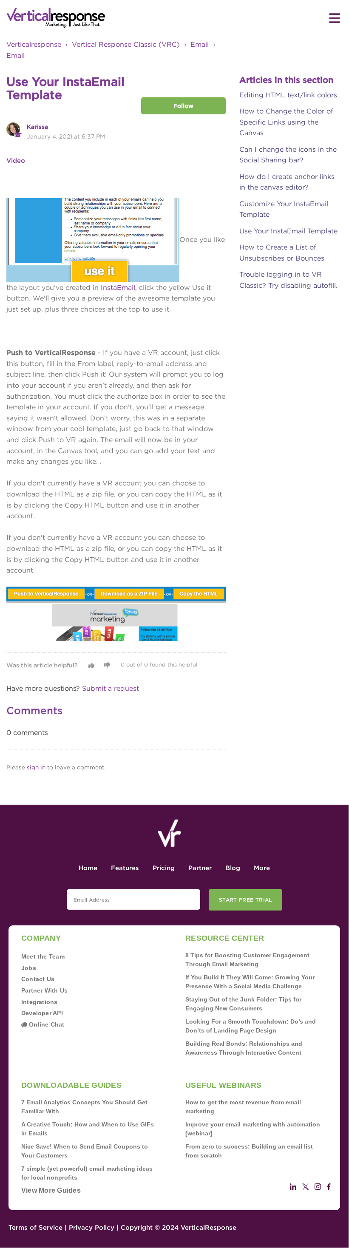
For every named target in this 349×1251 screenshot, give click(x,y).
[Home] (90, 18)
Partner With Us (44, 990)
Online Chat (46, 1024)
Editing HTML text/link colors (288, 95)
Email (199, 44)
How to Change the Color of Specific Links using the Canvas (286, 122)
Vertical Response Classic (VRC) (126, 44)
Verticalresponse (33, 44)
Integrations (39, 1002)
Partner (200, 868)
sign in (36, 767)
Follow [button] (183, 105)
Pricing (164, 868)
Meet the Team (43, 956)
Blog (232, 868)
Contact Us (37, 979)
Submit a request (110, 688)
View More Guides (51, 1190)
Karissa (37, 126)
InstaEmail (118, 288)
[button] (91, 665)
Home (88, 868)
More (262, 868)
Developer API (42, 1013)
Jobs (28, 967)
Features (125, 868)
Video (15, 161)
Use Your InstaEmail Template (288, 231)
